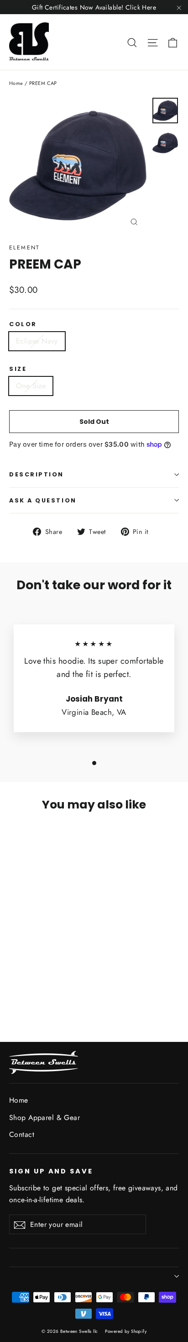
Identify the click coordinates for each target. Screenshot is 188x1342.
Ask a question (43, 500)
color (23, 324)
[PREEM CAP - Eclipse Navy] (14, 985)
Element (24, 247)
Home (16, 83)
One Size (31, 385)
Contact (21, 1134)
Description (36, 474)
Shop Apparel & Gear (44, 1117)
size (17, 368)
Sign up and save (51, 1171)
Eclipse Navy (37, 341)
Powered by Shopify (125, 1331)
